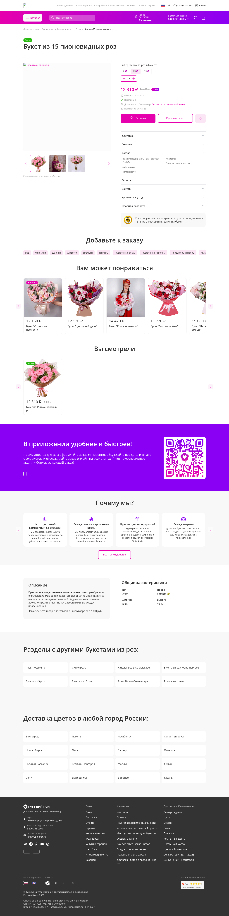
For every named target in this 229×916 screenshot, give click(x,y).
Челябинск (124, 736)
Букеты (168, 822)
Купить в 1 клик (175, 118)
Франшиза (92, 838)
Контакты (131, 5)
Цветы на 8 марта (174, 844)
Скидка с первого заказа (131, 849)
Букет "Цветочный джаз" (82, 323)
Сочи (29, 777)
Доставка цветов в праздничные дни (136, 861)
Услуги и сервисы (96, 844)
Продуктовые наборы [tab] (183, 252)
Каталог (35, 17)
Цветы (167, 817)
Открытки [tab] (40, 252)
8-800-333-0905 (35, 828)
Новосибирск (34, 750)
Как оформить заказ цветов (133, 844)
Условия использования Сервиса (137, 828)
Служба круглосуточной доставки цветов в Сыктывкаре (57, 891)
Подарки (169, 833)
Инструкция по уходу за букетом (136, 833)
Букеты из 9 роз (35, 681)
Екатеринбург (80, 777)
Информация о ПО (97, 854)
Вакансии (91, 860)
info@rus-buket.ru (36, 836)
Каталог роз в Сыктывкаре (134, 667)
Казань (168, 777)
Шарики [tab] (56, 252)
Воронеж (123, 777)
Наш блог (91, 849)
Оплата (78, 5)
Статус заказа (184, 5)
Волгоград (32, 736)
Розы (167, 828)
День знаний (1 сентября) (179, 860)
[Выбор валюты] (169, 5)
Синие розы (79, 667)
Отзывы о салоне (127, 838)
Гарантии (87, 5)
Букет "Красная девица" (123, 323)
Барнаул (123, 750)
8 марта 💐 (163, 594)
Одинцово (170, 750)
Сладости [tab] (72, 252)
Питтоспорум (129, 171)
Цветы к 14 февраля (175, 849)
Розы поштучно (35, 667)
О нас (60, 5)
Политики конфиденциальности (136, 822)
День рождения (173, 812)
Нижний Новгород (37, 764)
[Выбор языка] (163, 5)
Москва (122, 764)
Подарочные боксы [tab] (125, 252)
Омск (75, 750)
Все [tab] (27, 252)
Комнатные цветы (174, 838)
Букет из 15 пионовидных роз (41, 387)
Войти (202, 5)
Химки (168, 764)
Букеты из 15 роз (82, 681)
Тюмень (76, 736)
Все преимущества (114, 554)
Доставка (68, 5)
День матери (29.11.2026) (179, 854)
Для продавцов (101, 5)
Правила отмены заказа (131, 854)
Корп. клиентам (117, 5)
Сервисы (152, 5)
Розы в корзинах (174, 681)
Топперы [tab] (103, 252)
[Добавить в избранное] (200, 118)
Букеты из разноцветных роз (181, 667)
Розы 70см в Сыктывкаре (133, 681)
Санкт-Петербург (174, 736)
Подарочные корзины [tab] (153, 252)
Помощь (142, 5)
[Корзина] (203, 18)
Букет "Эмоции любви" (164, 323)
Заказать (141, 118)
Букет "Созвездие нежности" (36, 306)
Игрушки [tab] (88, 252)
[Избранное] (195, 18)
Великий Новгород (83, 764)
